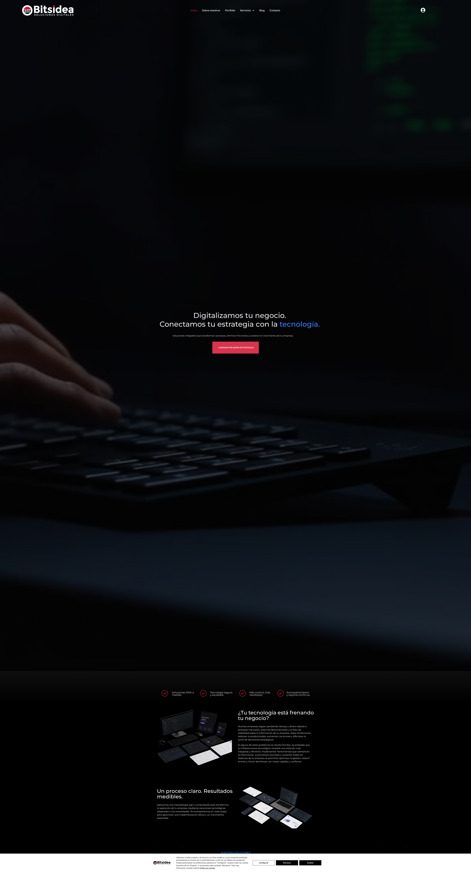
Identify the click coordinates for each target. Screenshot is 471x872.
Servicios (245, 10)
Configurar (263, 863)
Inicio (194, 10)
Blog (262, 10)
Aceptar (310, 863)
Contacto (274, 10)
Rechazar (287, 863)
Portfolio (230, 10)
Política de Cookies (207, 868)
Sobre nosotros (211, 10)
